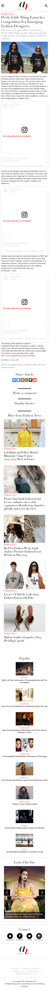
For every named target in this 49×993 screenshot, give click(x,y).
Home (14, 968)
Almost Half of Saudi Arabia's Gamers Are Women (24, 828)
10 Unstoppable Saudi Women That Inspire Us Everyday (24, 756)
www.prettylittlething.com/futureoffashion (20, 356)
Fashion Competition (24, 364)
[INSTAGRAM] (39, 936)
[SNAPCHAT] (10, 936)
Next (42, 892)
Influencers (24, 778)
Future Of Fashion (8, 367)
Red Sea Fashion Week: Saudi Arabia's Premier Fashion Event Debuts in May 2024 (22, 552)
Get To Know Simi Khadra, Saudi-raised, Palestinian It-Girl (24, 780)
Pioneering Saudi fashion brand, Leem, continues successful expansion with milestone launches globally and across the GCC (24, 503)
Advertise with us (25, 974)
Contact (33, 971)
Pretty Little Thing (39, 364)
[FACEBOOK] (20, 936)
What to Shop (24, 801)
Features (24, 678)
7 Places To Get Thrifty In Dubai (24, 804)
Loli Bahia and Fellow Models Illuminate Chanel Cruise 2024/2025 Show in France (21, 456)
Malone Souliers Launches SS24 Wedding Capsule (22, 639)
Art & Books (24, 704)
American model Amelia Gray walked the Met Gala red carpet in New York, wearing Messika (24, 915)
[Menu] (2, 6)
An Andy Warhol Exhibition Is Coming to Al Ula (24, 852)
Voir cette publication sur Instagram (17, 136)
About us (18, 971)
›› (24, 648)
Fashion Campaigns (8, 364)
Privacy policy (31, 968)
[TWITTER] (29, 936)
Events (24, 849)
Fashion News (10, 448)
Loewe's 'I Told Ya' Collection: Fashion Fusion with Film (21, 596)
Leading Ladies (24, 728)
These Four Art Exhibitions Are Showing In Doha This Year (24, 706)
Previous (7, 892)
